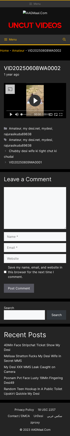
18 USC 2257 (47, 410)
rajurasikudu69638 (18, 134)
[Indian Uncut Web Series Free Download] (35, 29)
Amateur (18, 50)
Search (9, 308)
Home (4, 50)
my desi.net (31, 128)
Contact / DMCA (19, 416)
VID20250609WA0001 (25, 162)
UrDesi (38, 416)
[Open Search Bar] (64, 39)
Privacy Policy (24, 410)
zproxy (35, 422)
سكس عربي (54, 416)
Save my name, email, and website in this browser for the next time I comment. (35, 272)
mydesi (47, 128)
